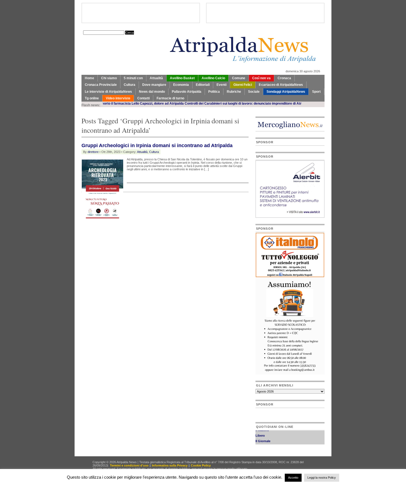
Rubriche (234, 92)
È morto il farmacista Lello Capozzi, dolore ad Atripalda (129, 103)
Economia (181, 85)
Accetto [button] (293, 477)
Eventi (221, 85)
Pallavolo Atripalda (186, 92)
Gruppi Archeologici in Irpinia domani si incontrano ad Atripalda (157, 145)
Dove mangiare (154, 85)
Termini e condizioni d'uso (129, 465)
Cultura (129, 85)
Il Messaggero (265, 444)
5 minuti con (133, 78)
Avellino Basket (182, 78)
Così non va (261, 78)
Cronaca (284, 78)
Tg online (92, 98)
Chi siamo (109, 78)
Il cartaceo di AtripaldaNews (281, 85)
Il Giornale (262, 438)
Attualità (156, 78)
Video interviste (118, 98)
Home (89, 78)
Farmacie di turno (170, 98)
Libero (260, 432)
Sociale (254, 92)
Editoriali (203, 85)
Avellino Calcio (213, 78)
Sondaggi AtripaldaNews (286, 92)
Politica (214, 92)
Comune (238, 78)
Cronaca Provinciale (101, 85)
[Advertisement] (146, 230)
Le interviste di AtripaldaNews (108, 92)
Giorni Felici (242, 85)
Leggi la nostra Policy (321, 477)
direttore (93, 151)
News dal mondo (152, 92)
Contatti (143, 98)
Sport (316, 92)
